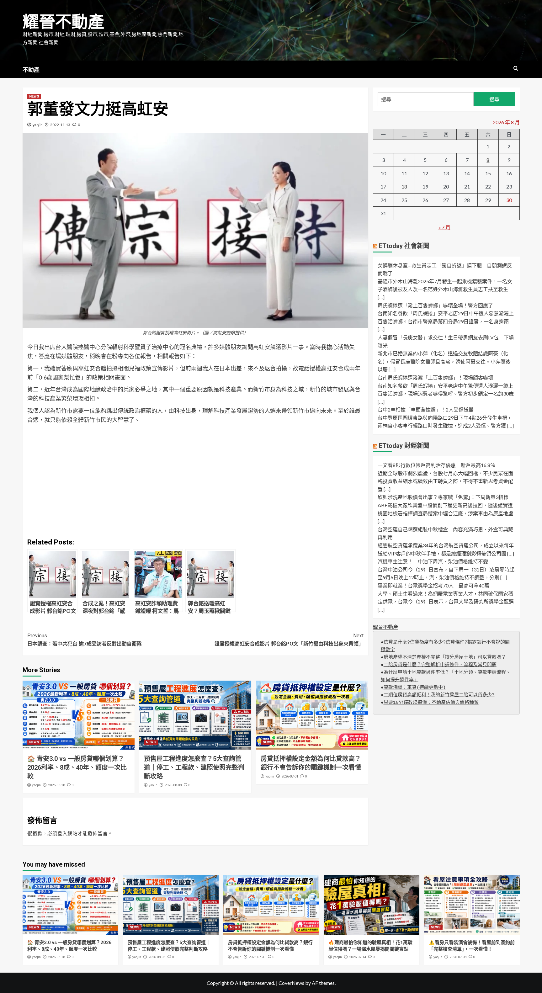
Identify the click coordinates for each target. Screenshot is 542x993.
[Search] (516, 68)
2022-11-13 (60, 124)
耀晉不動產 (63, 22)
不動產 (31, 69)
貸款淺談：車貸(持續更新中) (415, 687)
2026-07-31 (289, 776)
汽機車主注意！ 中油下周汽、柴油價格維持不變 (433, 561)
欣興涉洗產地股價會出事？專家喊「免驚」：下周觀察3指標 (443, 497)
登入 (62, 833)
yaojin (38, 124)
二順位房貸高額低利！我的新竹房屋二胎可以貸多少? (439, 695)
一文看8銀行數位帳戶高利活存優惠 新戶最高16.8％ (436, 465)
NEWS (34, 96)
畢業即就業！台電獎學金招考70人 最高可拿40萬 (433, 585)
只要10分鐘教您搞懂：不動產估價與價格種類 (431, 702)
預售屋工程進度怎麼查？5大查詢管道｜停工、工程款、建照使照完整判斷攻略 (194, 767)
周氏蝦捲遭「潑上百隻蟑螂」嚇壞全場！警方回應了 (435, 305)
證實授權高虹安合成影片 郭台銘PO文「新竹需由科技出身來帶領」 (289, 640)
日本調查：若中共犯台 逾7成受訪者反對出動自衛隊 (84, 640)
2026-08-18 (56, 785)
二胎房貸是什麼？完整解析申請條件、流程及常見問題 (440, 665)
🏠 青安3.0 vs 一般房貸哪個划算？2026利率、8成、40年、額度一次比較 (77, 767)
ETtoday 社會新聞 (404, 246)
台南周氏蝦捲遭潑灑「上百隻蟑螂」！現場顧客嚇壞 (435, 377)
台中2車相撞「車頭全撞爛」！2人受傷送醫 (426, 409)
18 (404, 186)
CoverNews (291, 983)
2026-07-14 (357, 957)
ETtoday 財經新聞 (404, 445)
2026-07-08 (457, 957)
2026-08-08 (173, 785)
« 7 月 (444, 227)
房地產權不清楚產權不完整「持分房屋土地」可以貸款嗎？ (445, 657)
